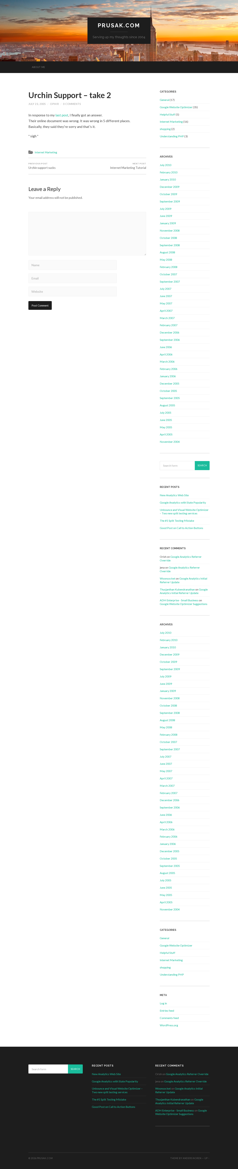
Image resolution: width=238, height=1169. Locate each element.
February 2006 (168, 368)
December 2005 (169, 383)
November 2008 (170, 230)
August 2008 (167, 252)
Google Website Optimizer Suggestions (183, 603)
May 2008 (166, 259)
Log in (163, 1003)
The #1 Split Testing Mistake (177, 520)
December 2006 (169, 332)
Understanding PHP (172, 136)
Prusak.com (119, 25)
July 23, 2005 (37, 103)
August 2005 (167, 405)
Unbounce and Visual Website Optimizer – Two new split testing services (184, 511)
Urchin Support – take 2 (69, 95)
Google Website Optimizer (176, 107)
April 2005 (166, 434)
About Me (38, 67)
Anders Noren (192, 1158)
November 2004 (170, 441)
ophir (54, 103)
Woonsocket (167, 578)
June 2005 (166, 419)
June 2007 (166, 296)
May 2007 (166, 303)
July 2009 (165, 208)
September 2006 (170, 339)
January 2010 (168, 179)
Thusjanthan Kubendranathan (177, 589)
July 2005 (165, 412)
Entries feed (167, 1010)
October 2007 (168, 274)
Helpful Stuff (167, 114)
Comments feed (169, 1017)
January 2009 (168, 223)
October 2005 (168, 390)
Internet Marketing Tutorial (128, 166)
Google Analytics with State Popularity (183, 502)
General (164, 99)
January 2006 (168, 376)
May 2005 (166, 427)
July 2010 (165, 165)
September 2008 (170, 245)
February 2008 (168, 267)
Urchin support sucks (42, 166)
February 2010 (168, 172)
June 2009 (166, 215)
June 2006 (166, 347)
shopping (165, 129)
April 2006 (166, 354)
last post (61, 115)
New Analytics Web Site (174, 495)
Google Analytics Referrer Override (187, 1074)
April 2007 (166, 310)
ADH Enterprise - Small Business (179, 600)
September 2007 (170, 281)
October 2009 (168, 194)
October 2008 (168, 237)
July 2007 (165, 288)
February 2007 (168, 325)
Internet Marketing (46, 152)
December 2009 (169, 186)
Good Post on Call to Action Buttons (181, 528)
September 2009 (170, 201)
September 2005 (170, 398)
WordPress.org (169, 1025)
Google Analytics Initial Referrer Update (184, 591)
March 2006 (167, 361)
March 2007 (167, 318)
